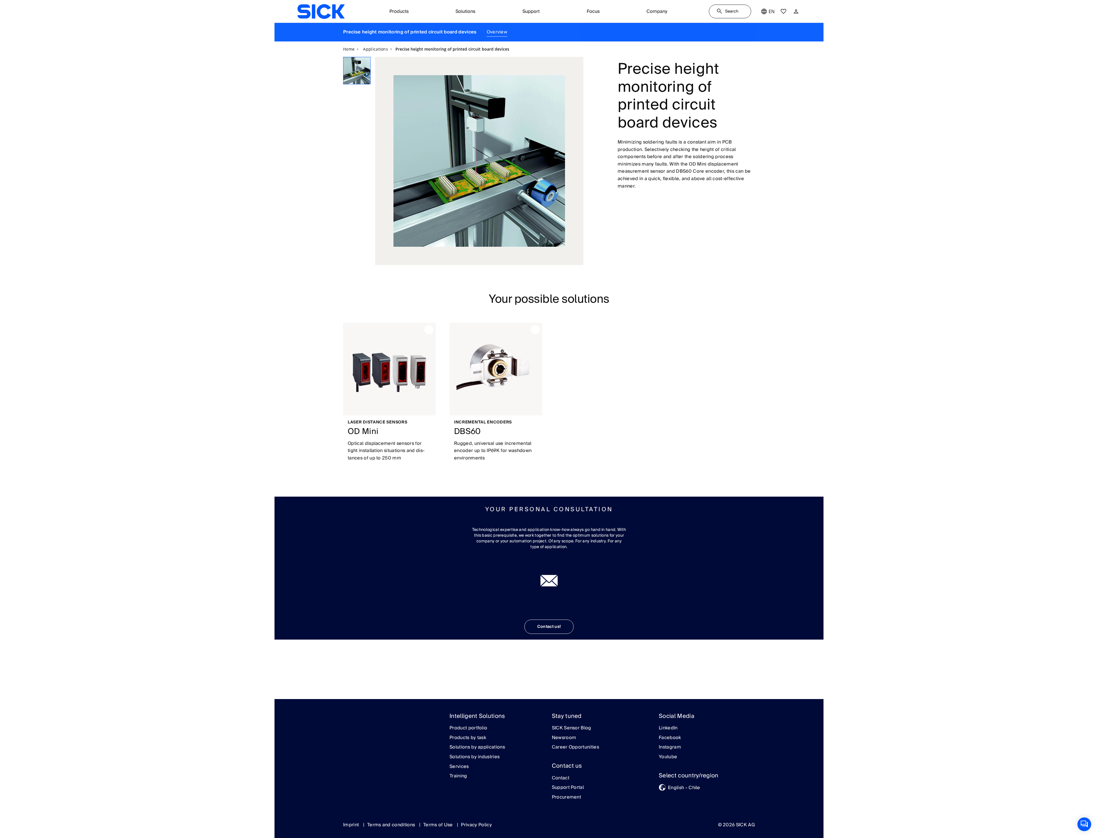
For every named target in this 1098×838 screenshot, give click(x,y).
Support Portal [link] (568, 787)
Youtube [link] (668, 757)
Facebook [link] (670, 738)
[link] (321, 11)
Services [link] (459, 767)
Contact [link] (560, 778)
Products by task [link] (467, 738)
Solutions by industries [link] (474, 757)
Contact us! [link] (549, 626)
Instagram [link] (670, 747)
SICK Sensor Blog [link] (571, 728)
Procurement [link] (566, 797)
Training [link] (458, 776)
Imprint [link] (351, 825)
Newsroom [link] (564, 738)
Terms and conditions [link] (391, 825)
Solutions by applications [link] (477, 747)
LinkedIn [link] (668, 728)
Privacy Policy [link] (476, 825)
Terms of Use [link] (438, 825)
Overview (497, 32)
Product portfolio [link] (468, 728)
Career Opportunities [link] (575, 747)
